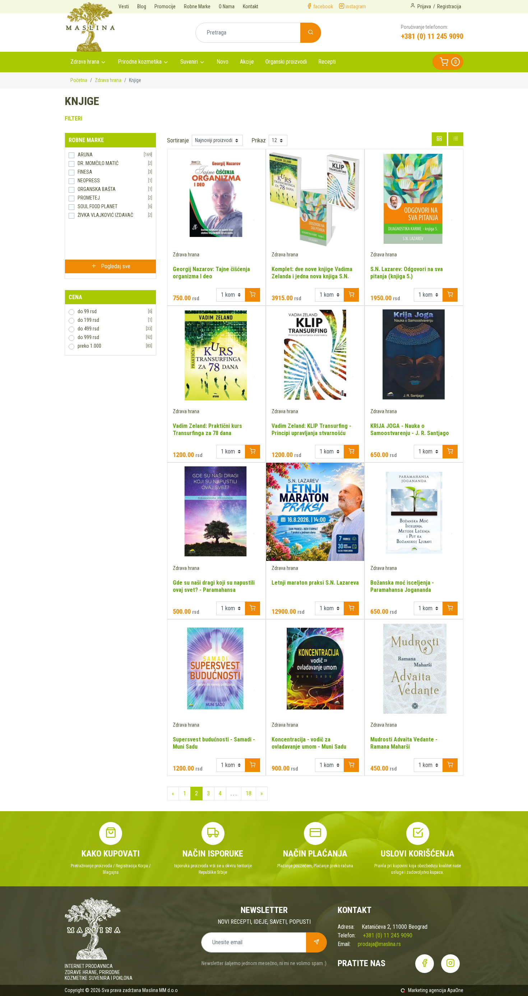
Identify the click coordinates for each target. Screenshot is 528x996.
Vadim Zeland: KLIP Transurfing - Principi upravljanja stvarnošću (311, 429)
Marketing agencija (427, 990)
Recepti (327, 61)
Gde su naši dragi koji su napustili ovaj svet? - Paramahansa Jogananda (214, 589)
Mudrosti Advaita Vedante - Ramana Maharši (403, 743)
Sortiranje (178, 140)
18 (248, 793)
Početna (78, 80)
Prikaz (258, 140)
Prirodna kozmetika (140, 61)
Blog (141, 6)
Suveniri (189, 61)
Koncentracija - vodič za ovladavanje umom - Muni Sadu (309, 743)
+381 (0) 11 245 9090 (432, 36)
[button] (447, 62)
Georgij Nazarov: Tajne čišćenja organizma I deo (211, 273)
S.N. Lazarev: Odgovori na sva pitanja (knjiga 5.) (406, 273)
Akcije (247, 61)
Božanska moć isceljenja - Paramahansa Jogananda (402, 586)
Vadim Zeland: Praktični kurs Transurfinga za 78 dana (207, 429)
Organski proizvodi (286, 61)
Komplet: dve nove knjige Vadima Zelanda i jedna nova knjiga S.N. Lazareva (312, 276)
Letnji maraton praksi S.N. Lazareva (315, 582)
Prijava (424, 6)
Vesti (124, 6)
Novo (222, 61)
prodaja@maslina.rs (379, 944)
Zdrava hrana (84, 61)
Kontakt (250, 6)
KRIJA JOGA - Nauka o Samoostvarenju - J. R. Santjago (409, 429)
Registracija (449, 6)
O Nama (227, 6)
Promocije (165, 6)
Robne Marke (197, 6)
